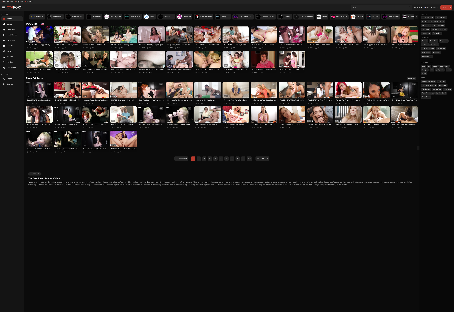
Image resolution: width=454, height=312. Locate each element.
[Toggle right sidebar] (418, 148)
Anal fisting (441, 49)
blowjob (425, 70)
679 (249, 158)
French (424, 41)
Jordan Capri (440, 93)
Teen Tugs (442, 85)
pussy (424, 74)
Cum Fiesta (426, 97)
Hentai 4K (30, 2)
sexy (447, 66)
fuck (441, 66)
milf (432, 70)
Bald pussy (426, 53)
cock (435, 66)
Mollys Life (441, 81)
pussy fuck (440, 70)
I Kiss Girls (447, 89)
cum (423, 66)
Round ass (433, 41)
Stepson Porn (8, 2)
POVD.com (426, 89)
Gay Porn (19, 2)
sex (429, 66)
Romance (436, 53)
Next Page (260, 158)
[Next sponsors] (416, 17)
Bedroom (434, 45)
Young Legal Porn (428, 81)
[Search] (409, 7)
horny (449, 70)
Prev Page (183, 158)
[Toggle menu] (4, 7)
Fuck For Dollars (428, 93)
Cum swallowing (428, 49)
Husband (425, 45)
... (243, 158)
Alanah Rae (437, 89)
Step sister (444, 41)
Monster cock (427, 56)
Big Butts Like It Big (429, 85)
